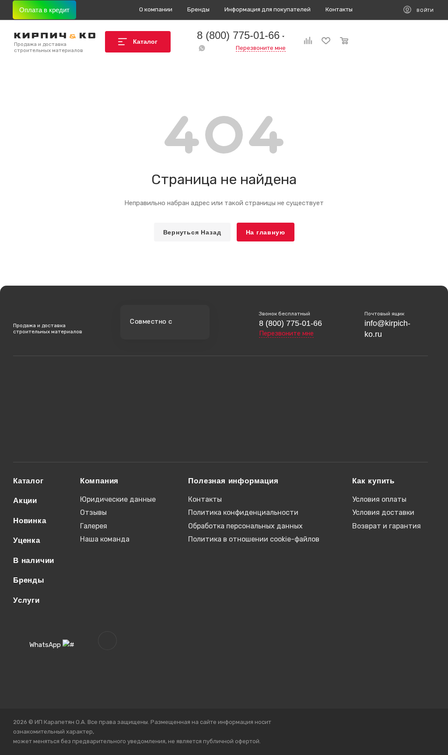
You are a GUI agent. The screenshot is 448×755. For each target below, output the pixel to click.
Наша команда (105, 539)
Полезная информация (233, 481)
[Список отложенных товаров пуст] (321, 41)
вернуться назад (192, 232)
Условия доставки (383, 512)
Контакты (205, 499)
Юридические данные (118, 499)
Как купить (373, 481)
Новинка (29, 521)
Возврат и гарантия (386, 526)
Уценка (26, 540)
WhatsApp (201, 48)
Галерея (93, 526)
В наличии (33, 560)
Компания (99, 481)
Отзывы (93, 512)
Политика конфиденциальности (243, 512)
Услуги (26, 600)
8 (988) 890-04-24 (59, 410)
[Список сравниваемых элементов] (303, 41)
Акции (25, 500)
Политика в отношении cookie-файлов (253, 539)
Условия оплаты (379, 499)
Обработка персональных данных (245, 526)
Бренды (29, 580)
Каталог (28, 481)
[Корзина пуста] (339, 41)
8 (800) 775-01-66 (238, 35)
